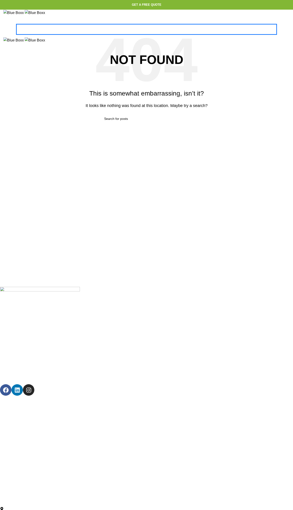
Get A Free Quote (146, 4)
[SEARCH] (187, 118)
